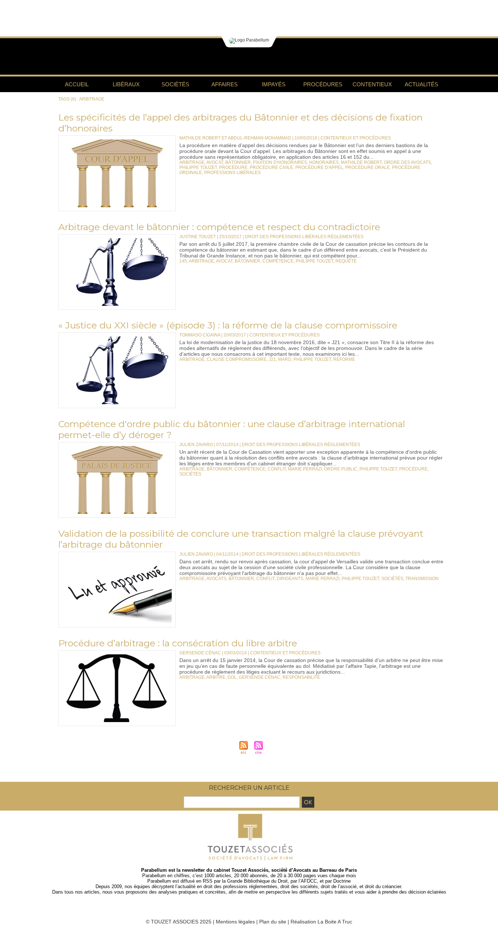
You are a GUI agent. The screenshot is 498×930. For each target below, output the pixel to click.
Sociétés (175, 84)
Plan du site (272, 922)
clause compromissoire (236, 359)
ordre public (340, 469)
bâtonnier (247, 261)
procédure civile (271, 167)
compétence (277, 261)
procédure (233, 167)
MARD (284, 359)
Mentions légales (235, 922)
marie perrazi (305, 469)
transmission (422, 578)
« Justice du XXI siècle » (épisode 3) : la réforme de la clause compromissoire (227, 325)
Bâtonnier (238, 162)
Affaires (224, 84)
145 (183, 261)
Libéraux (126, 84)
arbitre (215, 677)
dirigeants (290, 578)
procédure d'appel (319, 167)
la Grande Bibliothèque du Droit (255, 881)
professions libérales (232, 172)
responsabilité (301, 677)
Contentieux (372, 84)
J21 (272, 359)
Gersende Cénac (259, 677)
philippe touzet (198, 167)
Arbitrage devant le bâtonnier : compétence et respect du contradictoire (219, 226)
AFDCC (309, 881)
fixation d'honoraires (280, 162)
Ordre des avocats (407, 162)
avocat (214, 162)
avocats (216, 578)
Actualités (421, 84)
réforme (344, 359)
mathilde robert (361, 162)
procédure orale (367, 167)
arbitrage (192, 162)
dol (232, 677)
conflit (277, 469)
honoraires (324, 162)
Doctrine (342, 881)
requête (346, 261)
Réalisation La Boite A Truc (321, 922)
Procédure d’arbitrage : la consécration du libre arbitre (177, 643)
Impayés (273, 84)
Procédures (322, 84)
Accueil (77, 84)
